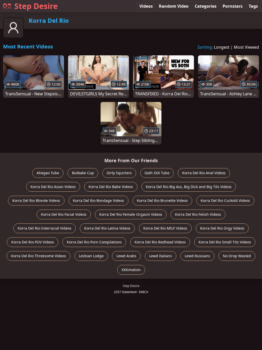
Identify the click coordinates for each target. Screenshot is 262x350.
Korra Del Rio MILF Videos (165, 228)
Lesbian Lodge (91, 255)
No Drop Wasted (237, 255)
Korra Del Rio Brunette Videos (162, 200)
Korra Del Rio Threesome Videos (38, 255)
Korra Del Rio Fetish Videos (198, 214)
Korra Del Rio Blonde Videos (36, 200)
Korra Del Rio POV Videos (32, 242)
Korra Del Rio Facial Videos (63, 214)
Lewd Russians (197, 255)
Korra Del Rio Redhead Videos (160, 242)
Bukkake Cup (83, 172)
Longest (222, 47)
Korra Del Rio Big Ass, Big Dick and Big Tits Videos (189, 186)
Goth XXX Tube (157, 172)
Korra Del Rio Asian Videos (53, 186)
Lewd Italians (160, 255)
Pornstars (233, 6)
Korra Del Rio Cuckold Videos (225, 200)
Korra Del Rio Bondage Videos (98, 200)
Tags (253, 6)
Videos (146, 6)
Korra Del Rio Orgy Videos (222, 228)
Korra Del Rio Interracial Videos (44, 228)
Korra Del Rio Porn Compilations (94, 242)
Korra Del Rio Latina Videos (107, 228)
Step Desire (36, 6)
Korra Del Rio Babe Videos (111, 186)
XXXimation (131, 269)
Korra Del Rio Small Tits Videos (225, 242)
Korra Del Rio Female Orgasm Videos (130, 214)
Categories (205, 6)
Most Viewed (246, 47)
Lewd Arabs (126, 255)
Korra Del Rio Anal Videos (204, 172)
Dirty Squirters (119, 172)
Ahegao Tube (48, 172)
